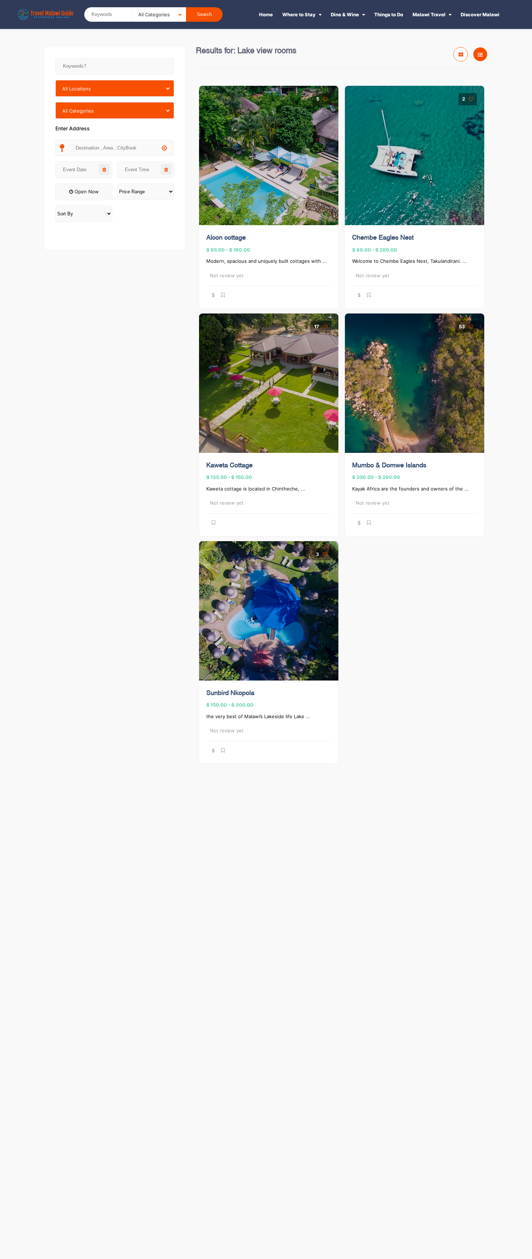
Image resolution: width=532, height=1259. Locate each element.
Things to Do (388, 14)
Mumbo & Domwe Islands (389, 466)
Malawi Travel (429, 14)
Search (204, 14)
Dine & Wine (345, 14)
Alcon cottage (226, 238)
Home (266, 14)
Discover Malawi (480, 14)
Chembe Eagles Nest (383, 238)
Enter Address (72, 128)
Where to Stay (299, 14)
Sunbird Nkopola (230, 693)
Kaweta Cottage (229, 466)
